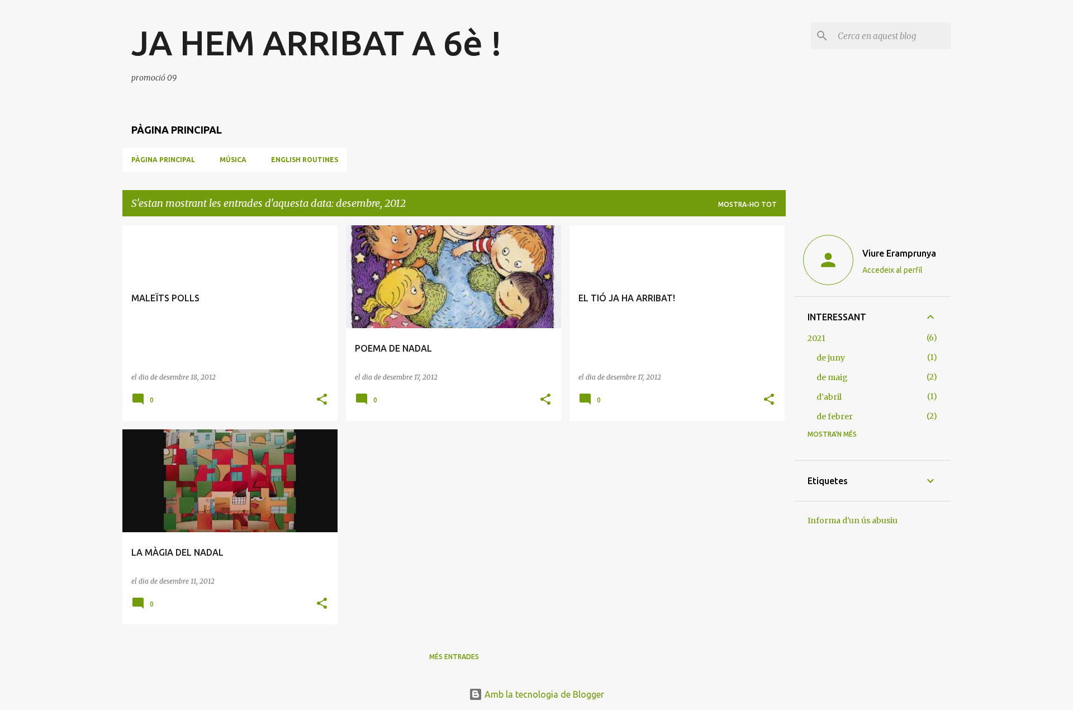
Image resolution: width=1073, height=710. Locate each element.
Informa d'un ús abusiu (853, 520)
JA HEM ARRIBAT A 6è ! (316, 42)
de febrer (834, 416)
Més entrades (454, 656)
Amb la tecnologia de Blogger (543, 694)
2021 (816, 338)
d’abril (829, 397)
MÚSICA (233, 159)
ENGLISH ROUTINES (304, 159)
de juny (830, 358)
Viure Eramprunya (899, 253)
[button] (322, 400)
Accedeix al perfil (892, 270)
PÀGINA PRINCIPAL (163, 159)
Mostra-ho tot (747, 204)
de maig (832, 377)
